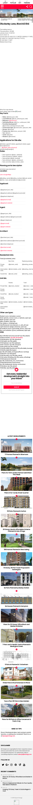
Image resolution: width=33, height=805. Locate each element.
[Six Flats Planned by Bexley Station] (16, 579)
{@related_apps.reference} (9, 147)
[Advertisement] (16, 414)
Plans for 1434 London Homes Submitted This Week (25, 19)
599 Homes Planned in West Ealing (16, 549)
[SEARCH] (30, 6)
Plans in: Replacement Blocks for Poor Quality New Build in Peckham (17, 784)
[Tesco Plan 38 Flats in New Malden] (16, 692)
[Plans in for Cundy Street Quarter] (16, 484)
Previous (1, 16)
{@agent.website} (5, 226)
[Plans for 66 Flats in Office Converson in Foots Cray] (16, 710)
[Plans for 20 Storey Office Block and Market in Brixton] (16, 615)
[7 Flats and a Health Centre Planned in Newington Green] (16, 635)
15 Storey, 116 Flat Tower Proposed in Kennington (16, 569)
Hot (20, 3)
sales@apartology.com (25, 754)
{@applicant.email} (5, 199)
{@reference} (13, 120)
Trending (27, 3)
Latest (5, 3)
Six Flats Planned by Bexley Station (16, 588)
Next (32, 16)
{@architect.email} (5, 247)
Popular (13, 3)
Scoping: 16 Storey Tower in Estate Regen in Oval (17, 790)
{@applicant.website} (6, 203)
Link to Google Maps (5, 174)
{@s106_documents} (17, 337)
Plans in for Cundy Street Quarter (16, 493)
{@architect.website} (6, 250)
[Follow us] (27, 6)
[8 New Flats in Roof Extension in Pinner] (16, 674)
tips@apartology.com (8, 736)
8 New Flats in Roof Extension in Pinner (16, 683)
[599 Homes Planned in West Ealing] (16, 540)
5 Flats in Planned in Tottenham (16, 664)
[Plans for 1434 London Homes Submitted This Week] (16, 464)
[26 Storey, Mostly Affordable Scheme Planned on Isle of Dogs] (16, 520)
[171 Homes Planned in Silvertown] (8, 13)
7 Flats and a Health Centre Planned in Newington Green (16, 645)
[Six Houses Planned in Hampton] (16, 597)
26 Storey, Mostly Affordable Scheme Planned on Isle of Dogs (16, 530)
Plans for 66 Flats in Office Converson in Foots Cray (16, 720)
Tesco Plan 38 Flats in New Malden (16, 701)
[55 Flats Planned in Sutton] (16, 502)
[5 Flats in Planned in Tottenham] (16, 656)
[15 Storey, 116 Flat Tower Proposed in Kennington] (16, 559)
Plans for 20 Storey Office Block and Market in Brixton (16, 625)
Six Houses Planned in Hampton (16, 606)
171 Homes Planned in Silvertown (6, 19)
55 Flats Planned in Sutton (16, 511)
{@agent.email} (4, 223)
